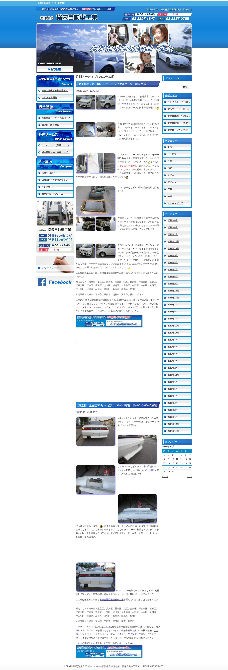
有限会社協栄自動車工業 (112, 272)
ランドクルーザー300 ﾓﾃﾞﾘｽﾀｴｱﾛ (180, 102)
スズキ (171, 175)
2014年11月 (173, 431)
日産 (170, 161)
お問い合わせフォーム (52, 194)
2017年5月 (173, 354)
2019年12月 (173, 241)
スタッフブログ (55, 264)
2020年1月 (173, 234)
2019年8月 (173, 262)
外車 (170, 196)
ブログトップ (172, 78)
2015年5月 (173, 389)
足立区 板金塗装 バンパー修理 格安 (51, 3)
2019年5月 (173, 283)
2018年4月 (173, 318)
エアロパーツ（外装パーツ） (56, 145)
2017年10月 (173, 332)
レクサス (172, 154)
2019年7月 (173, 269)
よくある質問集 (49, 97)
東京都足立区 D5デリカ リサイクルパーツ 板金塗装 (112, 84)
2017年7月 (173, 340)
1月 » (189, 476)
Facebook (55, 282)
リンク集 (46, 187)
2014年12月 (173, 424)
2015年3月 (173, 403)
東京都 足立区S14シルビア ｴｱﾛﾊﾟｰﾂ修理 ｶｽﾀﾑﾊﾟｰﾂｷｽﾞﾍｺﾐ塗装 (117, 405)
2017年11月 (173, 325)
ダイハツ (172, 182)
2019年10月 (173, 248)
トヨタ (171, 147)
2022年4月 (173, 227)
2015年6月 (173, 382)
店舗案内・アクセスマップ (55, 180)
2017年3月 (173, 361)
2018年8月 (173, 304)
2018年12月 (173, 290)
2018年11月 (173, 297)
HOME (55, 48)
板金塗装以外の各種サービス (56, 152)
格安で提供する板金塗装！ (55, 90)
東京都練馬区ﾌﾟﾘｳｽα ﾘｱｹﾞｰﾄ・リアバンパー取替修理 (180, 116)
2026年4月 (173, 220)
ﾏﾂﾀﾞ (170, 168)
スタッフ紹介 (48, 173)
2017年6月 (173, 347)
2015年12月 (173, 375)
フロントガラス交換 (135, 307)
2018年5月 (173, 311)
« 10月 (165, 476)
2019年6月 (173, 276)
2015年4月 (173, 396)
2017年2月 (173, 368)
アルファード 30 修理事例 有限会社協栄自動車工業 (180, 109)
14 (190, 459)
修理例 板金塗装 (50, 125)
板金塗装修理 (96, 300)
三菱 (170, 189)
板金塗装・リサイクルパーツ (56, 118)
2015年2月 (173, 410)
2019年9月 (173, 255)
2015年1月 (173, 417)
